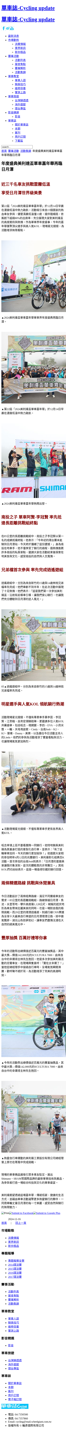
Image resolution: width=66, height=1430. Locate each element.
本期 (11, 1387)
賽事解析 (13, 1299)
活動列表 (13, 1291)
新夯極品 (13, 1246)
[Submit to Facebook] (21, 1213)
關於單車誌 (15, 1383)
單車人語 (13, 1318)
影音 (11, 1345)
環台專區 (13, 1368)
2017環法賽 (15, 1276)
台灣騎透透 (15, 1360)
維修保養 (13, 1326)
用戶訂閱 (13, 1395)
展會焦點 (13, 1295)
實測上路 (13, 1330)
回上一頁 (20, 1223)
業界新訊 (13, 1242)
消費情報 (13, 1237)
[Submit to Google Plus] (46, 1213)
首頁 (4, 151)
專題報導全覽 (16, 1260)
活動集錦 (25, 151)
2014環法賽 (15, 1264)
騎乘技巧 (13, 1322)
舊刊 (11, 1391)
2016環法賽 (15, 1272)
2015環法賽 (15, 1268)
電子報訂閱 (15, 1399)
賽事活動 (13, 151)
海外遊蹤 (13, 1364)
